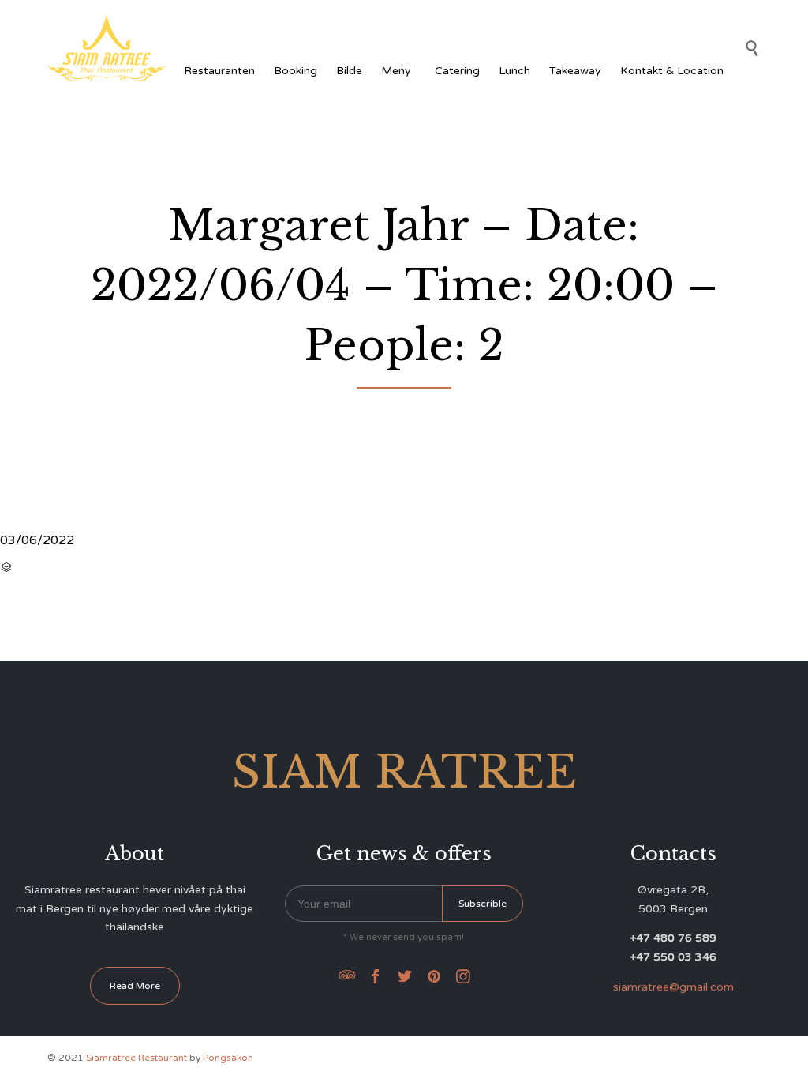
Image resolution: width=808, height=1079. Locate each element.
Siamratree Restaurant (136, 1057)
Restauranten (219, 70)
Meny (396, 70)
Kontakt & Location (672, 70)
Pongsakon (228, 1057)
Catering (457, 70)
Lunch (514, 70)
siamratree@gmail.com (673, 987)
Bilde (349, 70)
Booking (295, 70)
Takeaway (575, 70)
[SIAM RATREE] (106, 47)
